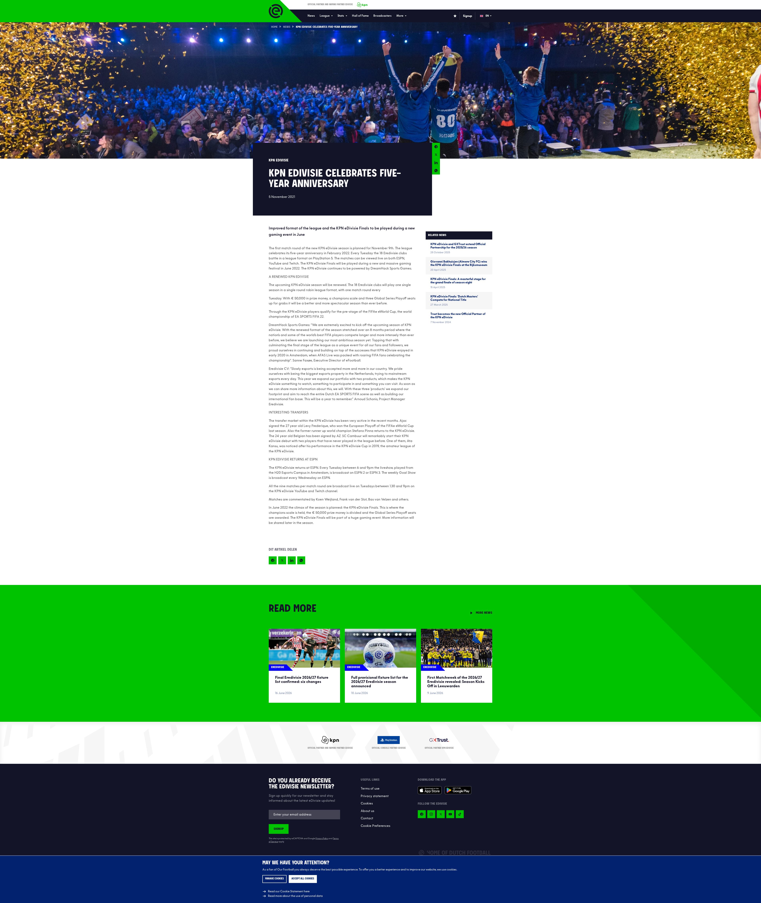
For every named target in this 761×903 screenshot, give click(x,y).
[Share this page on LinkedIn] (436, 163)
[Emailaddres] (304, 814)
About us (367, 811)
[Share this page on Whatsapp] (436, 170)
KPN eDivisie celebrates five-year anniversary (327, 27)
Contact (367, 818)
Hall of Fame (360, 16)
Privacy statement (375, 796)
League (325, 16)
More (399, 16)
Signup (278, 828)
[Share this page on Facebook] (436, 147)
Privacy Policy (321, 838)
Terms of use (370, 788)
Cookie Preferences (375, 826)
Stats (340, 16)
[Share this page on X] (436, 155)
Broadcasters (382, 16)
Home (274, 27)
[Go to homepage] (276, 11)
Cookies (367, 803)
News (311, 16)
